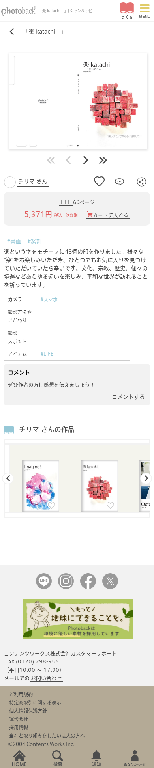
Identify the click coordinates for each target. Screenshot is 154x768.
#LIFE (47, 353)
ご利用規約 (21, 694)
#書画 (14, 241)
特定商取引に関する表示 (35, 702)
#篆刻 (35, 241)
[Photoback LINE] (44, 587)
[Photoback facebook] (88, 587)
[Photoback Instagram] (66, 587)
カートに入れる (111, 215)
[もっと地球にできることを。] (78, 637)
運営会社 (18, 719)
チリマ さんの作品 (47, 429)
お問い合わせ (46, 678)
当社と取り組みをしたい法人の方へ (47, 735)
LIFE (66, 202)
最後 (103, 160)
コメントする (128, 397)
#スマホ (49, 299)
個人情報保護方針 (28, 710)
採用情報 (18, 727)
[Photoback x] (110, 587)
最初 (51, 160)
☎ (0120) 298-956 (34, 661)
